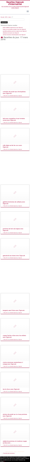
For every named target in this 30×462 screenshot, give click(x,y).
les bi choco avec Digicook (11, 389)
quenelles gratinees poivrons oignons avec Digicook (15, 31)
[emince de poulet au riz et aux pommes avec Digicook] (15, 405)
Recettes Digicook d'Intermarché (15, 3)
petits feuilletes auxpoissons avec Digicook (13, 27)
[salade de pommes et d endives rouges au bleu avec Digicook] (15, 432)
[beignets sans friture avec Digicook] (15, 301)
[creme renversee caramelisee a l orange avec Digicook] (15, 353)
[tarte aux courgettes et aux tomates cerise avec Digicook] (15, 109)
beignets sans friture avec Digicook (13, 310)
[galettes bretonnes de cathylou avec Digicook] (15, 192)
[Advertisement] (15, 60)
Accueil (2, 17)
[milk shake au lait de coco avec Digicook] (15, 136)
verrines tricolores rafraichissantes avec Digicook (14, 34)
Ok (4, 461)
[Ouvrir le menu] (28, 11)
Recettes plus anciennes (8, 453)
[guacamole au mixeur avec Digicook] (15, 246)
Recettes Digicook (13, 95)
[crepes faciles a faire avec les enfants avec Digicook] (15, 326)
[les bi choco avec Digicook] (15, 380)
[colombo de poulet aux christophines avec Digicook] (15, 82)
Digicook (20, 95)
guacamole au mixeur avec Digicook (14, 255)
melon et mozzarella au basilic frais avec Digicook (14, 29)
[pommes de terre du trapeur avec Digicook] (15, 219)
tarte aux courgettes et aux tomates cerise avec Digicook (14, 119)
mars (9, 17)
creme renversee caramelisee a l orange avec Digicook (13, 363)
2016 (6, 17)
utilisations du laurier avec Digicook (11, 33)
